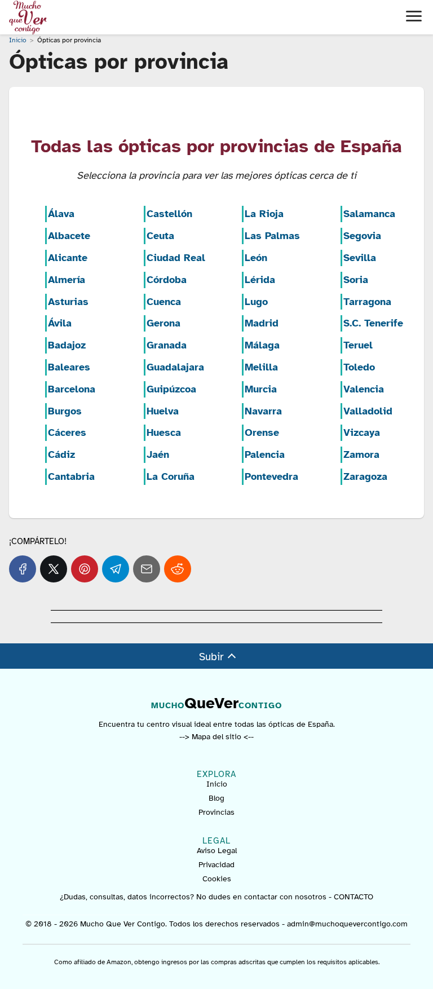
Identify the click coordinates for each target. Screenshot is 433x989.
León (256, 257)
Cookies (216, 879)
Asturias (68, 301)
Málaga (262, 345)
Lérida (260, 279)
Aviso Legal (217, 850)
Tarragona (367, 301)
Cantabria (71, 476)
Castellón (169, 213)
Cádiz (61, 454)
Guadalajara (175, 367)
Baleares (69, 367)
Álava (61, 213)
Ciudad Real (176, 257)
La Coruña (171, 476)
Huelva (163, 411)
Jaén (158, 454)
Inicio (216, 784)
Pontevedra (271, 476)
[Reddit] (177, 568)
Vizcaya (361, 432)
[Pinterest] (84, 568)
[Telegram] (115, 568)
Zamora (361, 454)
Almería (66, 279)
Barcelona (71, 389)
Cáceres (67, 432)
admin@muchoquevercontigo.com (347, 924)
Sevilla (359, 257)
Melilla (261, 367)
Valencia (363, 389)
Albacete (69, 235)
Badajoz (67, 345)
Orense (262, 432)
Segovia (362, 235)
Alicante (67, 257)
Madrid (262, 323)
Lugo (256, 301)
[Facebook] (22, 568)
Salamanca (369, 213)
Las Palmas (272, 235)
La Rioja (264, 213)
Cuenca (164, 301)
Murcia (261, 389)
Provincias (216, 812)
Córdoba (167, 279)
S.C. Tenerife (373, 323)
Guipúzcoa (171, 389)
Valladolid (367, 411)
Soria (355, 279)
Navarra (263, 411)
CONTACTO (353, 897)
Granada (167, 345)
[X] (53, 568)
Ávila (60, 323)
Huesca (164, 432)
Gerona (163, 323)
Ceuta (160, 235)
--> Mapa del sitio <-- (216, 736)
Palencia (265, 454)
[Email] (146, 568)
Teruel (358, 345)
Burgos (65, 411)
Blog (216, 798)
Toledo (359, 367)
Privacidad (216, 864)
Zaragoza (365, 476)
